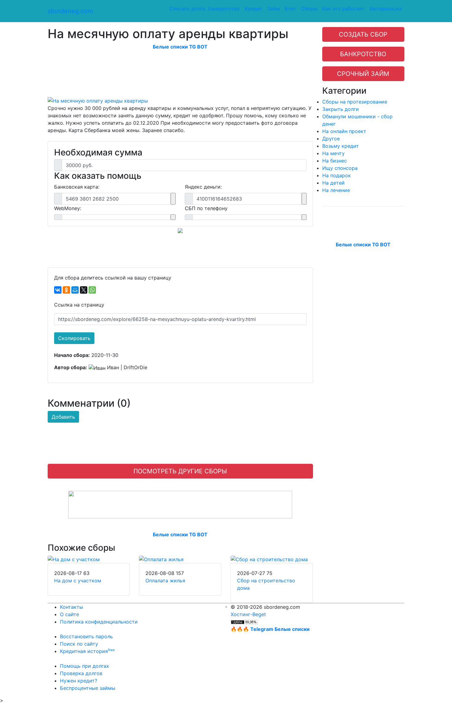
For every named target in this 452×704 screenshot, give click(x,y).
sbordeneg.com (70, 11)
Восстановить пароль (86, 636)
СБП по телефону (206, 208)
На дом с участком (77, 580)
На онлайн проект (344, 131)
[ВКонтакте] (57, 290)
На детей (333, 183)
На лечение (336, 190)
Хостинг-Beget (248, 614)
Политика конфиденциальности (99, 622)
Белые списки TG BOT (180, 47)
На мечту (333, 153)
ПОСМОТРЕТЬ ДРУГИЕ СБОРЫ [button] (180, 471)
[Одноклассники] (66, 290)
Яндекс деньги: (203, 187)
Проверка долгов (81, 673)
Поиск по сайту (79, 644)
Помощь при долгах (84, 666)
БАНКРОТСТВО (363, 54)
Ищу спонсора (340, 168)
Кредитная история (87, 651)
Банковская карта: (76, 187)
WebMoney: (67, 208)
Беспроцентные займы (87, 688)
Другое (331, 138)
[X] (83, 290)
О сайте (69, 614)
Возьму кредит (340, 146)
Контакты (71, 607)
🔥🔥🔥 (270, 629)
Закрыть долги (340, 109)
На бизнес (334, 161)
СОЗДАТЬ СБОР (363, 34)
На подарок (336, 175)
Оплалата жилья (165, 580)
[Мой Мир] (75, 290)
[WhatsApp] (92, 290)
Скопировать (74, 338)
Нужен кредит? (78, 681)
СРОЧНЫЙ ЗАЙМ (363, 73)
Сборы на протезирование (354, 102)
